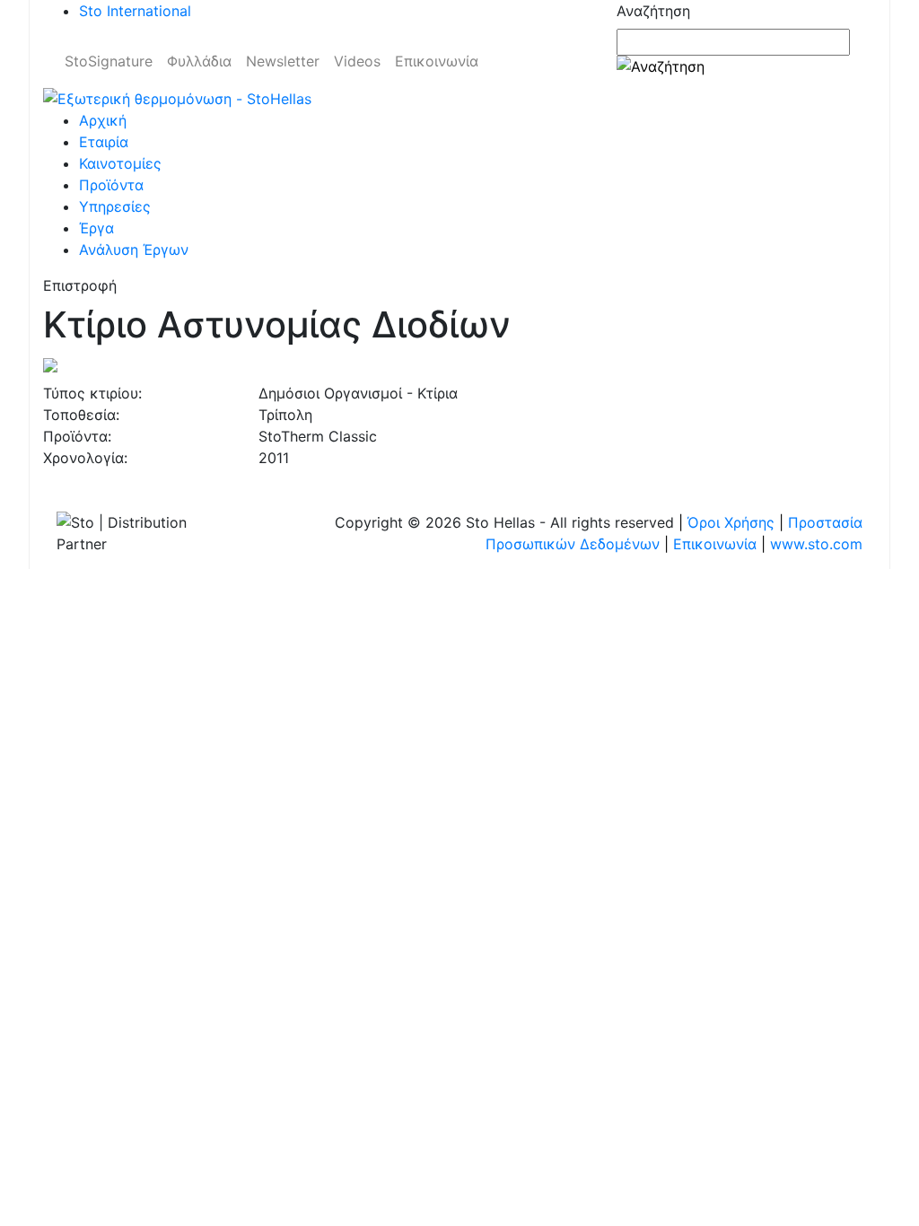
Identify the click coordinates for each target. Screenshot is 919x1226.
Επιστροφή (80, 285)
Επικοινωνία (436, 61)
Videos (357, 61)
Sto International (135, 11)
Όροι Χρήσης (731, 522)
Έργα (96, 228)
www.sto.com (816, 544)
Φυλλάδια (199, 61)
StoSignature (109, 61)
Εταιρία (103, 142)
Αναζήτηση (653, 11)
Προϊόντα (111, 185)
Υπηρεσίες (115, 206)
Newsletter (282, 61)
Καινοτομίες (120, 163)
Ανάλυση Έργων (133, 249)
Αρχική (103, 120)
